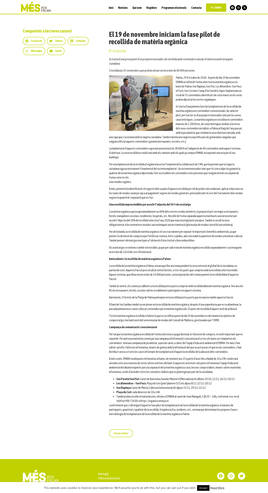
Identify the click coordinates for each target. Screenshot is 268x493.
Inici (111, 7)
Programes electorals (174, 7)
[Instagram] (238, 7)
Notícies (123, 7)
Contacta (196, 7)
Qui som (137, 7)
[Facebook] (232, 7)
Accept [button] (203, 487)
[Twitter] (241, 476)
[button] (34, 41)
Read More (217, 488)
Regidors (151, 7)
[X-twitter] (244, 7)
